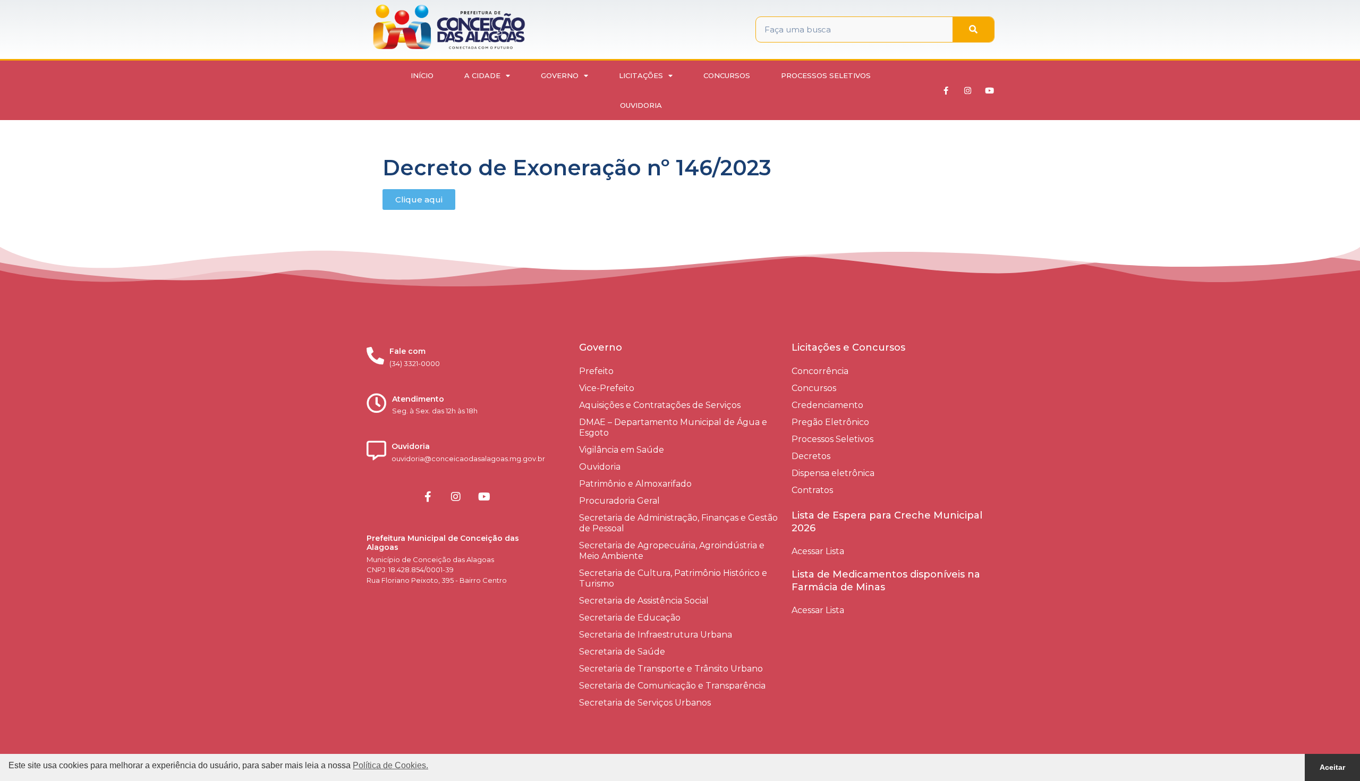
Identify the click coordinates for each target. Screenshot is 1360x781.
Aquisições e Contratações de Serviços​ (660, 405)
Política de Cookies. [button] (390, 765)
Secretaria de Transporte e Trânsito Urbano (671, 669)
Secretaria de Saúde (622, 652)
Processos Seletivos (826, 75)
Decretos (811, 456)
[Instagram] (968, 90)
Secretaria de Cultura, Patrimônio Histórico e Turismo (673, 578)
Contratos (812, 490)
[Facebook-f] (946, 90)
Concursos (726, 75)
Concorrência (820, 371)
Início (422, 75)
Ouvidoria (641, 105)
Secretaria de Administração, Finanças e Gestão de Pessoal (678, 523)
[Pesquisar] (973, 29)
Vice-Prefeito (606, 388)
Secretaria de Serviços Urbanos (645, 703)
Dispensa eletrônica (833, 473)
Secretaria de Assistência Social (644, 601)
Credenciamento (827, 405)
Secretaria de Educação (630, 618)
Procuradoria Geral (619, 501)
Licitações (641, 75)
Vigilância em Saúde (621, 450)
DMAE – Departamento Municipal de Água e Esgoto (673, 427)
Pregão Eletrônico (830, 422)
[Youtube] (990, 90)
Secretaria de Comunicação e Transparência (672, 686)
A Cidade (482, 75)
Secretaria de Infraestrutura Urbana (655, 635)
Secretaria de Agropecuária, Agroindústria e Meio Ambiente (671, 550)
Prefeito (596, 371)
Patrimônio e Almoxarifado (635, 484)
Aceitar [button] (1332, 767)
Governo (560, 75)
